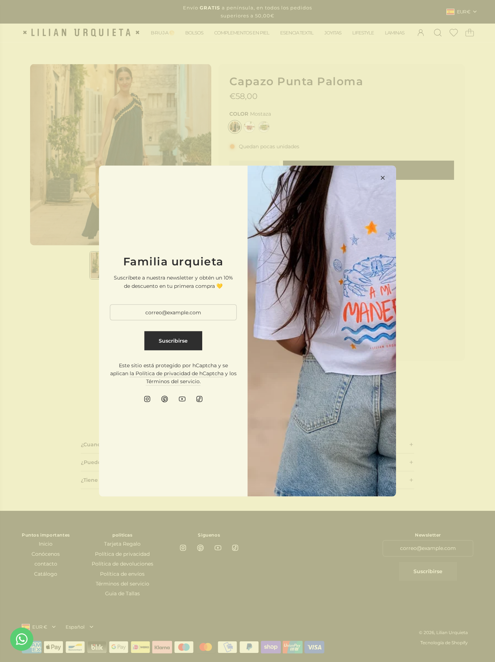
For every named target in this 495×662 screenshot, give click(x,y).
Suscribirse (173, 341)
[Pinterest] (164, 399)
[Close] (383, 178)
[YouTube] (182, 399)
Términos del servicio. (173, 381)
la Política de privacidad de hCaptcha (177, 373)
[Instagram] (147, 399)
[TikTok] (199, 399)
